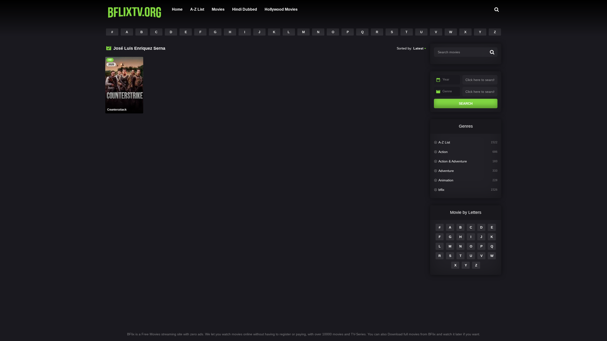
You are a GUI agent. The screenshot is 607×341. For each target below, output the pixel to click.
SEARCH (466, 103)
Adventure (446, 171)
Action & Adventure (452, 161)
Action (443, 152)
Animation (445, 180)
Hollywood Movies (281, 9)
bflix (441, 190)
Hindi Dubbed (244, 9)
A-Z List (197, 9)
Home (177, 9)
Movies (218, 9)
